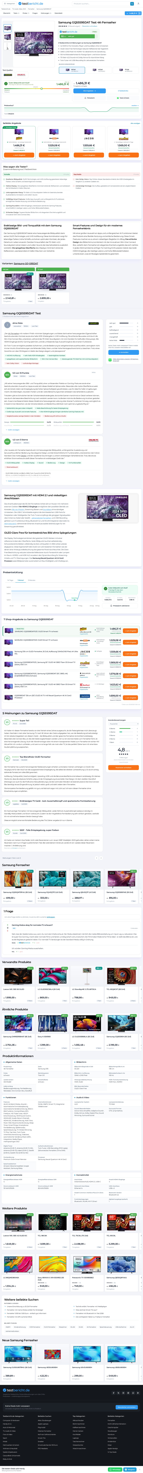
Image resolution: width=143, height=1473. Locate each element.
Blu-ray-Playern (18, 509)
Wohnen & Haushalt (10, 1448)
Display (23, 456)
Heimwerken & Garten (11, 1445)
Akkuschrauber (78, 1420)
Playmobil (41, 1427)
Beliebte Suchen (44, 1416)
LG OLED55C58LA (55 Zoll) (49, 989)
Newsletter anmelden (127, 1407)
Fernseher (31, 9)
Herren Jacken (78, 1431)
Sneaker (41, 1441)
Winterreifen (112, 1438)
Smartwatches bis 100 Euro (48, 1445)
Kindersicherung (20, 1327)
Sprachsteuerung (106, 1327)
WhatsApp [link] (116, 1470)
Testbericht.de (5, 9)
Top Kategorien (79, 1416)
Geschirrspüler (113, 1427)
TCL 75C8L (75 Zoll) (80, 1236)
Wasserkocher (78, 1445)
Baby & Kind (7, 1459)
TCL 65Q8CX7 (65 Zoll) (116, 989)
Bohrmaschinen (79, 1424)
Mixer (110, 1445)
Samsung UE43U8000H (82, 1367)
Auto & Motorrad (9, 1427)
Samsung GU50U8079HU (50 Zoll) (17, 1367)
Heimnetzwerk (10, 524)
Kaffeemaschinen (79, 1427)
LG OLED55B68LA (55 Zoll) (83, 1037)
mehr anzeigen (13, 430)
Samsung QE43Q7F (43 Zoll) (84, 892)
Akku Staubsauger (44, 1420)
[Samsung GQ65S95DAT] (18, 282)
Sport (5, 1438)
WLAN (72, 1327)
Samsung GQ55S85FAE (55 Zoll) (120, 892)
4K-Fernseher (13, 333)
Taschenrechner (78, 1441)
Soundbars (47, 509)
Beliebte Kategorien (116, 1416)
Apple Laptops (43, 1424)
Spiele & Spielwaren (10, 1452)
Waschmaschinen (79, 1448)
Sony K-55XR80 (44, 1037)
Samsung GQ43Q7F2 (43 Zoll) (50, 892)
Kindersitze (112, 1441)
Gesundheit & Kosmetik (11, 1456)
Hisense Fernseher (44, 1431)
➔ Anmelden (123, 352)
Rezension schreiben (123, 767)
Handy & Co (7, 1424)
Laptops (76, 1438)
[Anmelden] (138, 3)
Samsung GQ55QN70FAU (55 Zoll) (17, 892)
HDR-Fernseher (34, 1327)
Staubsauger (112, 1431)
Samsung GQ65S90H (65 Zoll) (119, 1037)
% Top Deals (112, 1452)
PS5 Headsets (43, 1448)
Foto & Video (7, 1434)
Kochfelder (77, 1434)
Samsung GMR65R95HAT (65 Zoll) (17, 1037)
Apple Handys (113, 1448)
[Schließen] (139, 1469)
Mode (5, 1441)
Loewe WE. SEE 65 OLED (13, 989)
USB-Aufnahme (120, 1327)
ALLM (132, 1327)
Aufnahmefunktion (12, 1331)
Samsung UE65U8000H (116, 1367)
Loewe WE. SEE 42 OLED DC (15, 1236)
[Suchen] (132, 4)
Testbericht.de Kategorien (13, 1416)
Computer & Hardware (11, 1420)
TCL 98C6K (42, 1236)
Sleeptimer (63, 1327)
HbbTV (8, 1327)
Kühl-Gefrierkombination (117, 1424)
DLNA (81, 1327)
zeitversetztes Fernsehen (41, 518)
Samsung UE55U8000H (48, 1367)
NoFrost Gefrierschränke (47, 1434)
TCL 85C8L (111, 1236)
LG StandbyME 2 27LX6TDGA (84, 989)
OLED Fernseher (49, 1327)
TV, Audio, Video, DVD (19, 9)
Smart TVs (41, 1438)
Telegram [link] (131, 1470)
